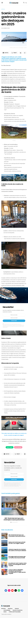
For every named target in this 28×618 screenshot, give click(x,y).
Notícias (3, 9)
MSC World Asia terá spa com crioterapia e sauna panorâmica (14, 519)
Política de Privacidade (15, 611)
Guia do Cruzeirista (17, 610)
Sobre (5, 611)
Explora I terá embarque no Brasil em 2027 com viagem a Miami (16, 542)
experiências (4, 75)
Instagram (18, 447)
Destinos (10, 608)
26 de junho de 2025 (5, 28)
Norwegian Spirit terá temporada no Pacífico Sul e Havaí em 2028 (16, 557)
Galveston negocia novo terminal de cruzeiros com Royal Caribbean (17, 550)
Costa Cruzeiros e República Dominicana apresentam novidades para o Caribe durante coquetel (17, 571)
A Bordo (17, 608)
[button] (26, 2)
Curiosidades (7, 610)
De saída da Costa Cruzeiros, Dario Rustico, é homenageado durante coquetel (17, 564)
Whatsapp (9, 447)
